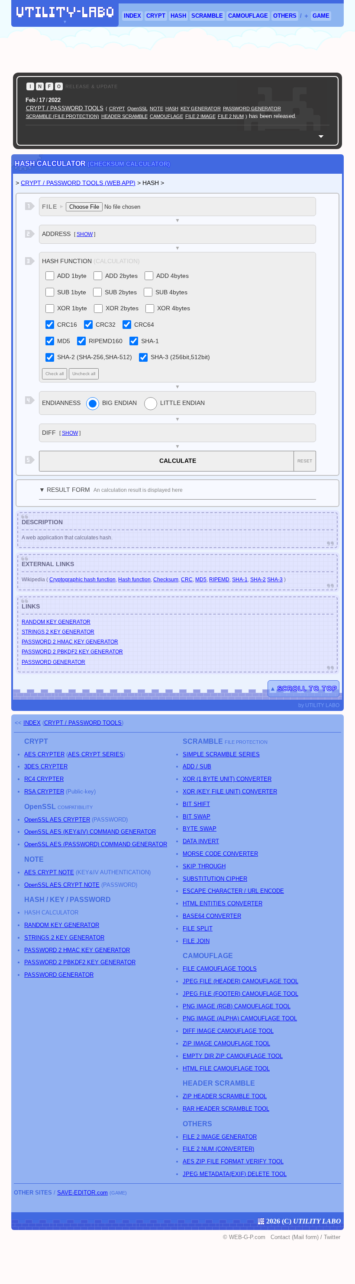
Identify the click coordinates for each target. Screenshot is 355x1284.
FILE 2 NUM (231, 116)
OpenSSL (137, 108)
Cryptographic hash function (82, 580)
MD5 (201, 580)
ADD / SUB (197, 766)
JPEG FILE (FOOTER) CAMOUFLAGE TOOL (240, 994)
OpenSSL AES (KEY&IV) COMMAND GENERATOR (90, 831)
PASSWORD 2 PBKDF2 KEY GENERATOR (72, 652)
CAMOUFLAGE (248, 16)
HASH (178, 16)
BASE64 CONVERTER (212, 916)
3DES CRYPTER (46, 766)
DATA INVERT (201, 841)
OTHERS (285, 16)
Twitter (332, 1237)
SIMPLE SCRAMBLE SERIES (221, 754)
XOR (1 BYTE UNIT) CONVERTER (227, 779)
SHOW (85, 234)
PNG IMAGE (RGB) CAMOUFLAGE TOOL (236, 1006)
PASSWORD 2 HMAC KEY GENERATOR (70, 642)
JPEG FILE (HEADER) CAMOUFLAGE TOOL (240, 981)
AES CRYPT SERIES (95, 754)
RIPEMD (219, 580)
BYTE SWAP (199, 828)
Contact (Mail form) (295, 1237)
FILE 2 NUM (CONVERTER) (218, 1149)
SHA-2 (258, 580)
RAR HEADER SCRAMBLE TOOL (226, 1109)
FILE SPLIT (198, 928)
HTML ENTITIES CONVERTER (222, 903)
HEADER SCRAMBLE (124, 116)
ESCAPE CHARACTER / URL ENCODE (233, 891)
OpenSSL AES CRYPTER (57, 819)
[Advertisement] (177, 49)
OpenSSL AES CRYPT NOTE (62, 885)
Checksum (165, 580)
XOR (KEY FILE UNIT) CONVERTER (230, 791)
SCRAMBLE (207, 16)
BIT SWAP (196, 816)
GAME (321, 16)
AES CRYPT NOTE (49, 872)
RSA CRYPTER (44, 791)
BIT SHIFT (196, 804)
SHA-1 (240, 580)
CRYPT (155, 16)
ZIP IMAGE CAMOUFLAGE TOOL (226, 1043)
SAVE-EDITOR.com (82, 1192)
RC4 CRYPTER (44, 779)
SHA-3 (275, 580)
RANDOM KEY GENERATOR (56, 622)
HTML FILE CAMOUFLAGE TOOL (226, 1068)
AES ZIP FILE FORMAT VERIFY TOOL (233, 1161)
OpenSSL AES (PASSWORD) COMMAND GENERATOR (95, 844)
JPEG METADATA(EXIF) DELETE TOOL (235, 1174)
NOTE (156, 108)
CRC (187, 580)
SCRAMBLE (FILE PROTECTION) (62, 116)
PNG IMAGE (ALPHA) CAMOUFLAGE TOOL (240, 1018)
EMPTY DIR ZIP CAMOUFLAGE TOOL (233, 1056)
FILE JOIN (196, 941)
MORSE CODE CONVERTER (220, 854)
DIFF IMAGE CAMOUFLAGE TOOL (228, 1031)
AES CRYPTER (44, 754)
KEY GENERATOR (201, 108)
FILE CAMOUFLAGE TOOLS (220, 968)
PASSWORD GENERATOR (252, 108)
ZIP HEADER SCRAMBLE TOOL (225, 1096)
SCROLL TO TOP (307, 688)
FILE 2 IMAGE (200, 116)
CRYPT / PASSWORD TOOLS (64, 108)
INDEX (132, 16)
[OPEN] (321, 136)
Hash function (134, 580)
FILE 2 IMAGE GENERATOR (220, 1137)
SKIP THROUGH (204, 866)
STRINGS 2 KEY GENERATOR (58, 632)
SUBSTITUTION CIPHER (215, 879)
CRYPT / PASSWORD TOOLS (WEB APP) (78, 182)
